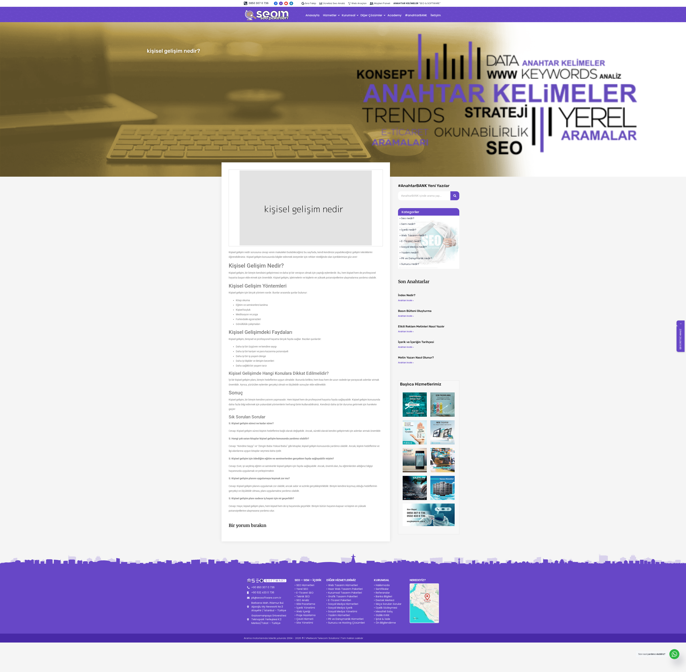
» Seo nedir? (406, 218)
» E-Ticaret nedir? (410, 241)
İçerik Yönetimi (305, 607)
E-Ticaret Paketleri (339, 600)
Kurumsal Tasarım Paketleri (345, 592)
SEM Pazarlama (305, 604)
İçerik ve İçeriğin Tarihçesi (416, 342)
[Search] (454, 195)
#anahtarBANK (416, 15)
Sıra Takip (310, 3)
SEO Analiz (302, 600)
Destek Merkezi (385, 600)
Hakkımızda (383, 585)
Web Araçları (359, 3)
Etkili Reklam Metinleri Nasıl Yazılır (421, 326)
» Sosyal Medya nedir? (413, 247)
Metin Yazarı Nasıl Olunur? (416, 357)
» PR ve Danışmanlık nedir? (415, 258)
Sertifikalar (382, 589)
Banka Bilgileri (384, 596)
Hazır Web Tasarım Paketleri (345, 589)
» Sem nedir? (407, 224)
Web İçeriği (303, 611)
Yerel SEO (302, 589)
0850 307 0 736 (259, 3)
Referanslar (383, 592)
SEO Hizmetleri (305, 585)
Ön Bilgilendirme (386, 622)
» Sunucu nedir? (409, 264)
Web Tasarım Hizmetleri (343, 585)
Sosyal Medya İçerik (340, 607)
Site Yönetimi (304, 622)
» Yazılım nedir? (408, 252)
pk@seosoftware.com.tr (266, 597)
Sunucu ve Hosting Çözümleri (346, 622)
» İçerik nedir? (407, 230)
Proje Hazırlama (305, 615)
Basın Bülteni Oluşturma (414, 311)
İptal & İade (383, 619)
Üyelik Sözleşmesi (386, 607)
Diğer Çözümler (371, 15)
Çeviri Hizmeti (304, 619)
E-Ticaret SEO (305, 592)
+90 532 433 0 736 (262, 592)
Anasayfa (312, 15)
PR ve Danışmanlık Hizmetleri (346, 619)
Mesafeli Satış (384, 611)
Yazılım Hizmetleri (339, 615)
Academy (394, 15)
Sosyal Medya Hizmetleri (343, 604)
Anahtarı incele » (406, 300)
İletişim (436, 15)
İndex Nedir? (406, 295)
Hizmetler (330, 15)
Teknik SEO (303, 596)
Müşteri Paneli (382, 3)
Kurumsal (348, 15)
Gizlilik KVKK (382, 615)
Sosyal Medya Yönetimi (342, 611)
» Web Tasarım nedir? (412, 235)
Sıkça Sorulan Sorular (388, 604)
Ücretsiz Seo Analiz (334, 3)
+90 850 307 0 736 (263, 587)
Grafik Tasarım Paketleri (343, 596)
